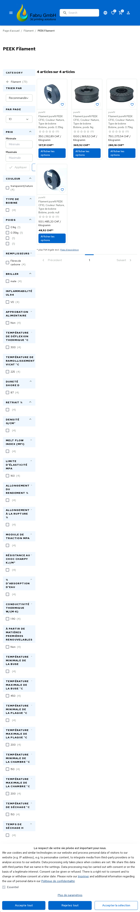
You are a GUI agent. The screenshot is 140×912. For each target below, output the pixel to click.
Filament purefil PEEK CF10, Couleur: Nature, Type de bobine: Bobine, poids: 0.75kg (121, 122)
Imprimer (83, 876)
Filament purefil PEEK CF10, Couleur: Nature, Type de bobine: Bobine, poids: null (51, 207)
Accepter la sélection (116, 905)
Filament (29, 30)
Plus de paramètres (70, 895)
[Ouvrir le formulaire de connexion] (128, 12)
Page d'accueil (11, 30)
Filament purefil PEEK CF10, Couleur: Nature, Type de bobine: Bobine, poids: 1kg (86, 122)
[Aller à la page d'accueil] (36, 13)
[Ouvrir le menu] (11, 12)
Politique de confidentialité (58, 881)
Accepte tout (24, 905)
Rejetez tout (70, 905)
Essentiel (13, 887)
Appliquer (21, 167)
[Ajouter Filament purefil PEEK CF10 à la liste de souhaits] (62, 104)
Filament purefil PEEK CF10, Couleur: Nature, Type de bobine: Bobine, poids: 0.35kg (51, 122)
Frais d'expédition (69, 249)
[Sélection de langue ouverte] (105, 12)
